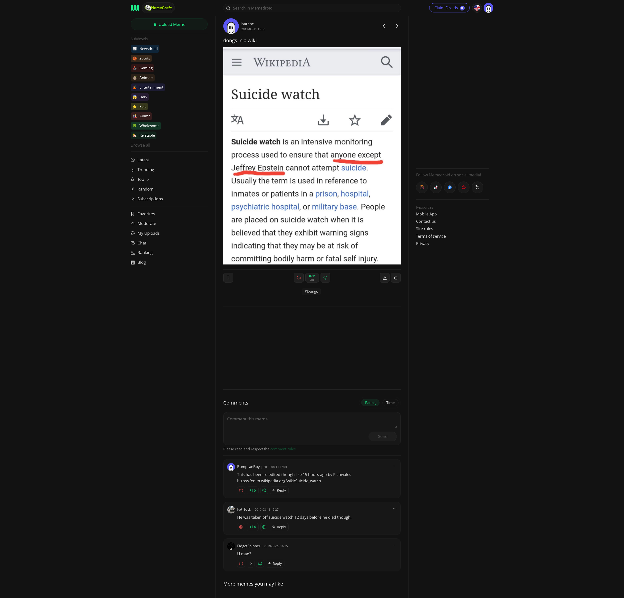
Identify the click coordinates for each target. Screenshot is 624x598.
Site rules (424, 228)
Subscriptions (150, 199)
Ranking (145, 252)
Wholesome (145, 125)
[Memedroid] (135, 8)
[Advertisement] (452, 91)
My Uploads (148, 233)
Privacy (422, 243)
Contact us (426, 221)
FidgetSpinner (248, 545)
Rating (370, 402)
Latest (143, 159)
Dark (139, 96)
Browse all (140, 145)
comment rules (283, 448)
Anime (141, 115)
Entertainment (147, 87)
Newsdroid (145, 48)
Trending (145, 169)
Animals (142, 77)
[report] (385, 278)
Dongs (312, 291)
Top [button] (141, 179)
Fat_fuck (244, 509)
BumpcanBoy (248, 466)
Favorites (146, 213)
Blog (141, 262)
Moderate (146, 223)
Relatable (143, 135)
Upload (171, 24)
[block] (396, 278)
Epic (139, 106)
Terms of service (431, 236)
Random (145, 189)
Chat (141, 243)
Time (390, 402)
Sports (141, 58)
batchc (247, 24)
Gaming (142, 67)
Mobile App (426, 214)
